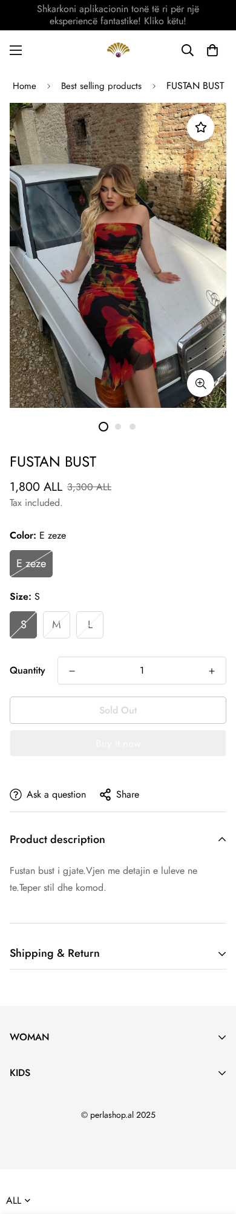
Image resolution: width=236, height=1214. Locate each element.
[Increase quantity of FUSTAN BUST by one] (212, 671)
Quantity (27, 670)
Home (24, 86)
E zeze (31, 563)
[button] (212, 50)
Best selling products (101, 86)
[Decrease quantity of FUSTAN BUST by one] (72, 671)
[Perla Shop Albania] (118, 50)
